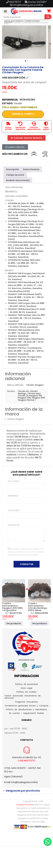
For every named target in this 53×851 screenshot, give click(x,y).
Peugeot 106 (35, 395)
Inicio (7, 21)
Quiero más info (16, 147)
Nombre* (13, 496)
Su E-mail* (14, 481)
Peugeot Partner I (27, 400)
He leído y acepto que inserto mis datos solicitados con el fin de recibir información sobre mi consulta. (26, 552)
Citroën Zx (23, 395)
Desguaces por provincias (23, 790)
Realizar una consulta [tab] (18, 180)
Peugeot (39, 385)
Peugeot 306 (38, 397)
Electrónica (17, 21)
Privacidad (25, 821)
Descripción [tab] (12, 169)
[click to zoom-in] (24, 42)
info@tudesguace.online (28, 5)
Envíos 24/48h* (37, 2)
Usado (18, 103)
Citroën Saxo (34, 393)
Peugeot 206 (24, 397)
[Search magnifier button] (48, 16)
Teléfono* (14, 510)
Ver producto (13, 623)
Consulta (14, 525)
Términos (36, 821)
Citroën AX (23, 391)
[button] (5, 11)
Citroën (30, 385)
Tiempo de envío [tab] (15, 174)
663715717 (15, 2)
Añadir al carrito (23, 114)
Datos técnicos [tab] (31, 169)
